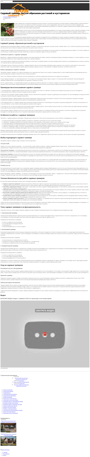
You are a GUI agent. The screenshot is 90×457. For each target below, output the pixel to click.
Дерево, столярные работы (10, 408)
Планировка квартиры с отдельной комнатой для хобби (8, 435)
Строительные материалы (9, 395)
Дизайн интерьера (7, 397)
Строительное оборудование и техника (13, 410)
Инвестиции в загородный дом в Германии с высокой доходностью (8, 421)
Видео (4, 455)
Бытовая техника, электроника (10, 403)
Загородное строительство (10, 398)
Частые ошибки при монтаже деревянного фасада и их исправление (21, 379)
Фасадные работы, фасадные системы (12, 404)
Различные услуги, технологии (10, 413)
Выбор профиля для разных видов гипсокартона (21, 382)
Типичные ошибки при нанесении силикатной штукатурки (21, 385)
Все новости (6, 32)
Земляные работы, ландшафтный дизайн (13, 401)
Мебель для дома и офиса (9, 407)
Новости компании (8, 390)
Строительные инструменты (10, 17)
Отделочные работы (8, 391)
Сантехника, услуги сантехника (10, 400)
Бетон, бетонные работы (9, 411)
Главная (5, 25)
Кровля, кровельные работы (10, 406)
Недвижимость (7, 392)
